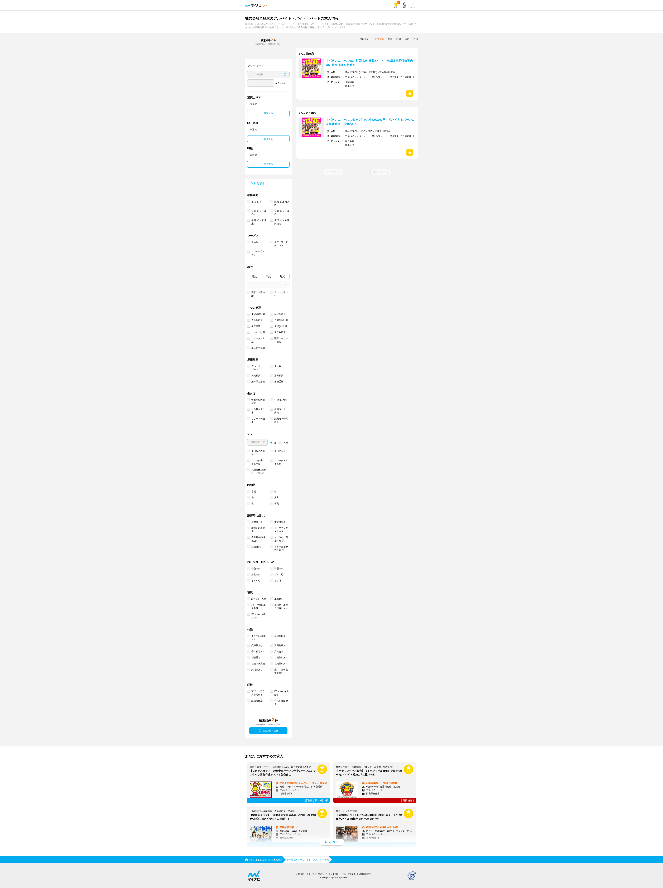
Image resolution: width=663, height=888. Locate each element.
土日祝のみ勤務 (258, 453)
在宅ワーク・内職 (281, 411)
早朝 (253, 491)
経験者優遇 (257, 700)
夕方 (276, 497)
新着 (390, 39)
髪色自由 (255, 568)
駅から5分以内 (258, 599)
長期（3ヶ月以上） (258, 222)
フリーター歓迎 (258, 340)
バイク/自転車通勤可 (258, 607)
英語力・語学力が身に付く (281, 607)
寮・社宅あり (258, 651)
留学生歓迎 (280, 332)
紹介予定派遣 (258, 381)
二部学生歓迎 (281, 320)
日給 (268, 276)
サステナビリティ (324, 874)
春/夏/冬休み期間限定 (281, 222)
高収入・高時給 (258, 294)
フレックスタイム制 (281, 462)
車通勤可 (278, 599)
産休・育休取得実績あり (281, 671)
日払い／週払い (281, 294)
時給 (254, 276)
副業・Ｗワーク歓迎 (281, 340)
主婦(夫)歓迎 (280, 326)
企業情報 (300, 874)
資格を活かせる (281, 702)
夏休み (254, 242)
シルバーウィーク (258, 253)
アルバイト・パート (258, 368)
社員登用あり (281, 663)
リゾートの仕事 (258, 420)
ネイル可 (255, 580)
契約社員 (255, 375)
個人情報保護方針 (364, 874)
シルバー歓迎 (258, 332)
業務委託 (278, 381)
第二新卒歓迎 (258, 347)
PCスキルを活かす (281, 693)
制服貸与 (255, 657)
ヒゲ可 (277, 580)
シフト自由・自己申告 (258, 462)
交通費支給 (257, 645)
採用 (337, 874)
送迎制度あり (281, 645)
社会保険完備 (258, 663)
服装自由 (255, 574)
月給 (282, 276)
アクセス (310, 874)
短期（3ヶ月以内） (281, 213)
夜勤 (276, 503)
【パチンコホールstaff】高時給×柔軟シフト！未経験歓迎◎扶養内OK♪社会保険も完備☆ (369, 63)
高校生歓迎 (280, 314)
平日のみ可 (280, 451)
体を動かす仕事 (258, 411)
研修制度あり (281, 636)
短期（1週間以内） (281, 203)
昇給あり (278, 651)
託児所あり (257, 669)
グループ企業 (347, 874)
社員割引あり (281, 657)
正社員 (277, 366)
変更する (268, 113)
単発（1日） (257, 201)
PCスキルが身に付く (258, 616)
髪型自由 (278, 568)
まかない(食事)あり (258, 638)
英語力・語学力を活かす (258, 693)
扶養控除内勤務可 (258, 402)
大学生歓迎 (257, 320)
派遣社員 (278, 375)
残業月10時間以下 (281, 420)
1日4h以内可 (280, 400)
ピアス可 (278, 574)
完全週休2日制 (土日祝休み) (258, 471)
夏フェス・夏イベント (281, 244)
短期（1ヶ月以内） (258, 213)
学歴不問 (255, 326)
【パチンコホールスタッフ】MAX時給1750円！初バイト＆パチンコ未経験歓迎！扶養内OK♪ (370, 122)
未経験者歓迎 (258, 314)
